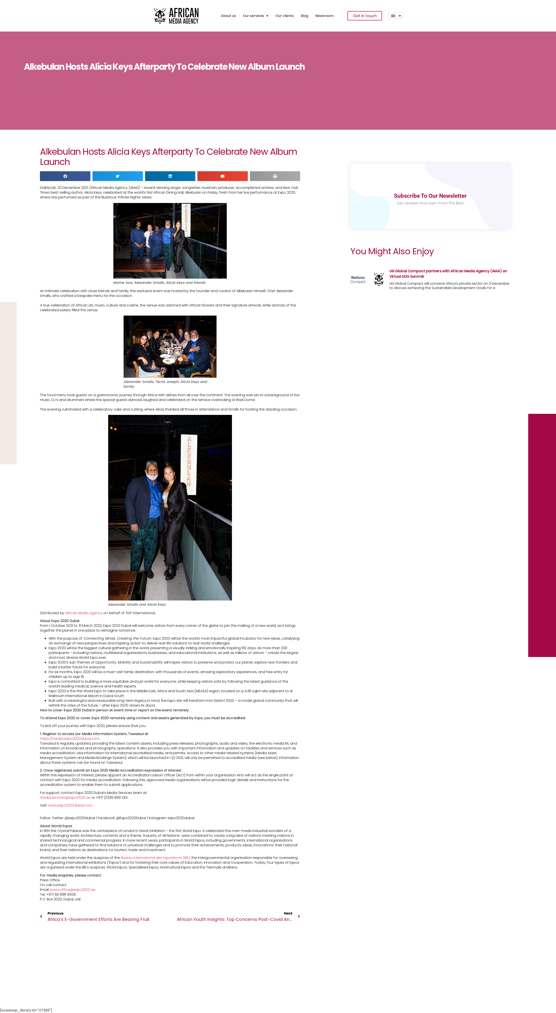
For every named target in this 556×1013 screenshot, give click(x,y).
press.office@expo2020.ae (72, 889)
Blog (304, 16)
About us (228, 16)
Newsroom (324, 16)
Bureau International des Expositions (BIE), (155, 857)
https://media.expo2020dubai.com (69, 738)
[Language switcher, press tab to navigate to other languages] (396, 16)
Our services (253, 16)
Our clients (284, 16)
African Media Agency (83, 612)
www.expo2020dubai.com (70, 805)
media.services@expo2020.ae (65, 797)
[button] (65, 176)
